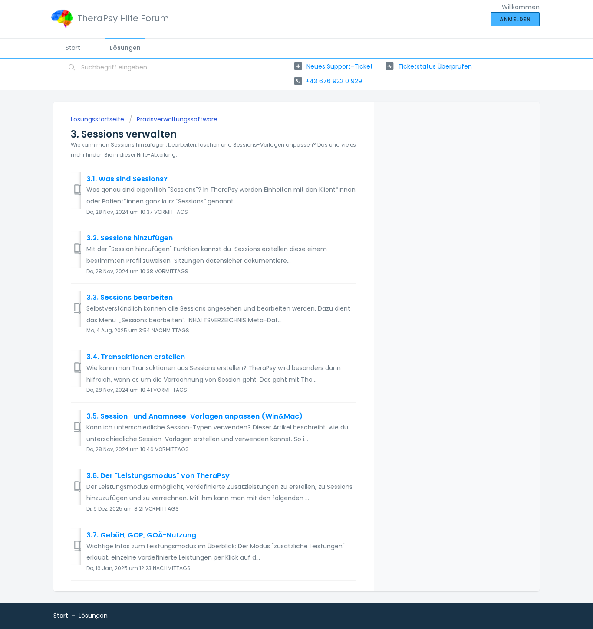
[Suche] (72, 68)
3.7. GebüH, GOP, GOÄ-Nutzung (141, 535)
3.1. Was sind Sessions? (127, 179)
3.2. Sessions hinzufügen (129, 238)
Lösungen (125, 47)
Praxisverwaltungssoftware (177, 119)
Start (73, 47)
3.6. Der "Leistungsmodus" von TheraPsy (158, 476)
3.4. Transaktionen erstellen (135, 357)
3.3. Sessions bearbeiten (129, 297)
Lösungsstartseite (98, 119)
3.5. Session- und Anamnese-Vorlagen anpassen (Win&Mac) (194, 416)
